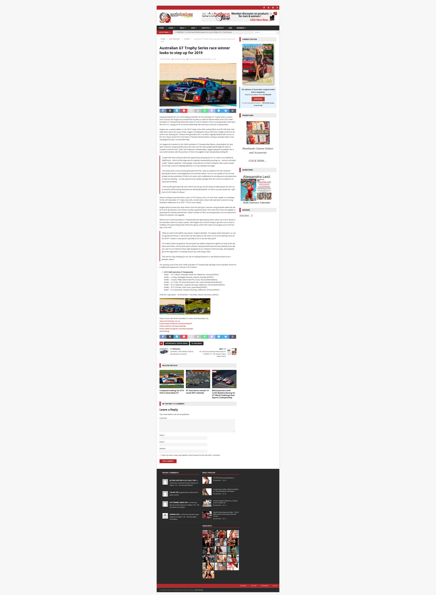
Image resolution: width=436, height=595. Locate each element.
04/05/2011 (218, 480)
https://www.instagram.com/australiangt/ (176, 329)
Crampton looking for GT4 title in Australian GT (172, 391)
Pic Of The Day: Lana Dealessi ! (223, 478)
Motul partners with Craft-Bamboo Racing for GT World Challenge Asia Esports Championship (223, 394)
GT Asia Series (197, 343)
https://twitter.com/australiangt (173, 326)
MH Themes (199, 590)
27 (225, 505)
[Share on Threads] (232, 111)
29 (225, 480)
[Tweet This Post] (169, 111)
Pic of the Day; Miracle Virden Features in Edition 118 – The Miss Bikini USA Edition (184, 504)
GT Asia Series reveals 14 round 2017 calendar (197, 391)
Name (162, 435)
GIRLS (182, 28)
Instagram (264, 585)
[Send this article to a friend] (190, 111)
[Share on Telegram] (218, 111)
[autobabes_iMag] (165, 505)
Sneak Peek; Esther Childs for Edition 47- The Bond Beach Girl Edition (226, 490)
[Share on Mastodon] (211, 111)
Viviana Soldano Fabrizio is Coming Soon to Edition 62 (225, 502)
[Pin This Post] (183, 111)
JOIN (230, 28)
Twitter (253, 585)
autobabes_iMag (179, 59)
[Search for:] (265, 32)
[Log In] (277, 8)
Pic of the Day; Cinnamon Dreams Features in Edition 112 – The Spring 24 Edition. (184, 482)
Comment (163, 418)
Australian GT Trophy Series (176, 343)
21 (225, 518)
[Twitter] (268, 8)
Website (162, 448)
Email (162, 442)
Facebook (243, 585)
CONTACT (220, 28)
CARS (193, 28)
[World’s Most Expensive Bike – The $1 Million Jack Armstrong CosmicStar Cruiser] (207, 514)
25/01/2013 (218, 518)
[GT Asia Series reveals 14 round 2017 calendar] (198, 379)
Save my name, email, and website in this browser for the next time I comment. (191, 455)
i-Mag (170, 28)
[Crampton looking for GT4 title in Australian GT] (172, 379)
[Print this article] (197, 111)
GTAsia (191, 59)
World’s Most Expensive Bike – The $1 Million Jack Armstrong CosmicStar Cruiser (226, 514)
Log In (275, 585)
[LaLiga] (165, 495)
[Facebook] (264, 8)
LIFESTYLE (205, 28)
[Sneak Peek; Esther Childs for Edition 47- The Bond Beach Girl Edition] (207, 491)
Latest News (198, 59)
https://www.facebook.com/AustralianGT (176, 323)
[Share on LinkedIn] (176, 111)
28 (225, 494)
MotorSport (174, 39)
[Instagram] (273, 8)
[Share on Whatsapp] (204, 111)
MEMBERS (240, 28)
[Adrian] (165, 517)
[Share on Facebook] (163, 111)
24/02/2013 (218, 494)
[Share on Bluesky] (225, 111)
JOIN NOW (258, 99)
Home (161, 28)
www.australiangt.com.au (170, 321)
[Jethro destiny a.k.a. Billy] (165, 483)
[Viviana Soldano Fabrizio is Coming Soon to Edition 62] (207, 503)
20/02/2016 (218, 505)
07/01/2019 (166, 59)
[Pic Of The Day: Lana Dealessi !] (207, 480)
